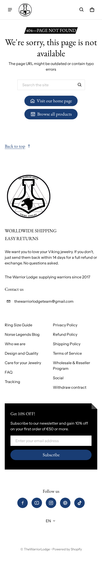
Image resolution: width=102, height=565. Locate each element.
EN (48, 520)
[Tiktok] (79, 503)
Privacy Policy (65, 325)
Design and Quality (21, 353)
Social (58, 377)
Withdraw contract (69, 387)
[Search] (79, 85)
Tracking (12, 381)
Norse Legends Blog (22, 334)
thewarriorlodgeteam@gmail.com (44, 301)
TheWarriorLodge (37, 549)
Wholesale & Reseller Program (71, 365)
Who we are (15, 343)
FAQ (9, 372)
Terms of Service (67, 353)
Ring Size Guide (18, 325)
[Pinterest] (65, 503)
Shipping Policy (66, 343)
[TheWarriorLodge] (25, 10)
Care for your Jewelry (23, 362)
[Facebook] (22, 503)
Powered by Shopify (67, 549)
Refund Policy (65, 334)
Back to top (15, 146)
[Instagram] (51, 503)
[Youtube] (37, 503)
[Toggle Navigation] (10, 9)
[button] (81, 9)
